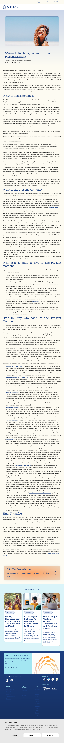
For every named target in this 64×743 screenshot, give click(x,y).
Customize (14, 735)
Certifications (10, 696)
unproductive (53, 208)
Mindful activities (12, 420)
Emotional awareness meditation (17, 377)
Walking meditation (12, 392)
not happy (35, 301)
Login (23, 698)
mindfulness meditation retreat (40, 493)
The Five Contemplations (22, 465)
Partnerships (10, 689)
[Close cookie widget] (62, 722)
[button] (60, 6)
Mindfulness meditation (14, 366)
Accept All (50, 735)
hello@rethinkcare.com (14, 677)
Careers (8, 699)
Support (24, 695)
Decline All (32, 735)
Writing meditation (12, 407)
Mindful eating (11, 439)
